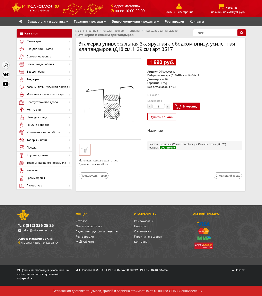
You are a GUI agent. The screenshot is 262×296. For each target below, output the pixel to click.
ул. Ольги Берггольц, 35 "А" (40, 243)
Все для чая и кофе (39, 49)
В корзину (190, 106)
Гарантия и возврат (148, 236)
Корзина (231, 7)
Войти (169, 12)
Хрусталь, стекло (37, 155)
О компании (142, 231)
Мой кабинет (85, 241)
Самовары (33, 41)
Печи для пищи (36, 117)
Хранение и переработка (43, 132)
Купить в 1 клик (161, 117)
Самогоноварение (38, 56)
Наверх (239, 270)
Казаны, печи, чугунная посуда (47, 87)
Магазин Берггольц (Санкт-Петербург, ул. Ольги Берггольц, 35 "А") (187, 144)
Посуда (31, 147)
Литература (34, 185)
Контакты (141, 241)
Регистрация (185, 12)
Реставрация (85, 236)
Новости (140, 226)
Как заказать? (143, 221)
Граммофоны (35, 178)
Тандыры (32, 79)
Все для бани (35, 71)
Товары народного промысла (46, 162)
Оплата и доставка (89, 226)
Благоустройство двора (42, 102)
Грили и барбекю (38, 124)
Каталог (31, 33)
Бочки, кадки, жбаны (40, 64)
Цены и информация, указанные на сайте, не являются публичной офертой (43, 274)
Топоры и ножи (36, 140)
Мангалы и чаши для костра (45, 94)
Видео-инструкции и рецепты (97, 231)
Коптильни (33, 109)
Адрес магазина (126, 5)
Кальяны (32, 170)
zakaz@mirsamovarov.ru (38, 230)
